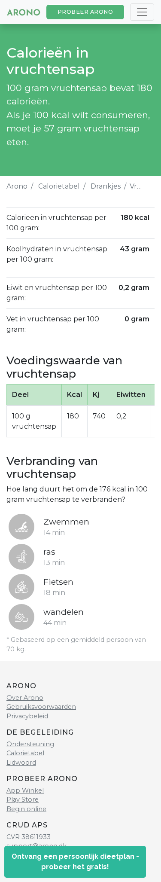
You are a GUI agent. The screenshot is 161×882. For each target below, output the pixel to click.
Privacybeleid (27, 716)
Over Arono (24, 698)
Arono (16, 186)
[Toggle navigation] (142, 12)
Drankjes (106, 186)
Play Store (22, 799)
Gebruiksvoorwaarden (41, 707)
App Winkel (25, 790)
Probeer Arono (85, 12)
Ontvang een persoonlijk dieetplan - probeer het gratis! (75, 861)
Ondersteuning (30, 744)
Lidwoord (21, 762)
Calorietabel (59, 186)
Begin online (26, 809)
